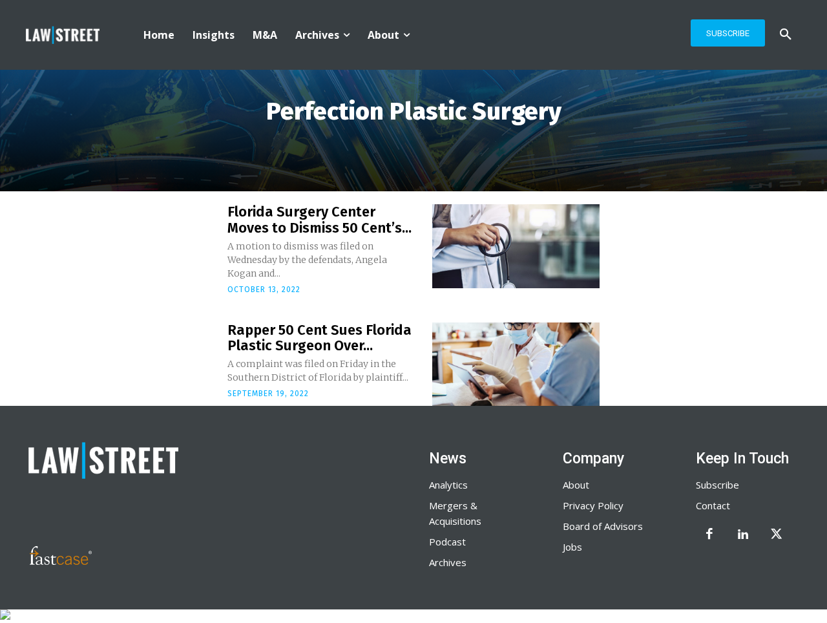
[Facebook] (709, 535)
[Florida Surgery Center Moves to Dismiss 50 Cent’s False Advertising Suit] (516, 246)
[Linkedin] (743, 535)
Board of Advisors (603, 526)
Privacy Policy (593, 505)
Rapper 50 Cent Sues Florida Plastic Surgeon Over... (319, 337)
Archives (447, 562)
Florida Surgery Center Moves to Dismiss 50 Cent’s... (319, 219)
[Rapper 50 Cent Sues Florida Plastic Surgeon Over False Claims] (516, 364)
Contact (713, 505)
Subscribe (717, 484)
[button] (785, 34)
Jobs (572, 546)
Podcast (447, 541)
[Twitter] (776, 535)
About (576, 484)
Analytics (448, 484)
